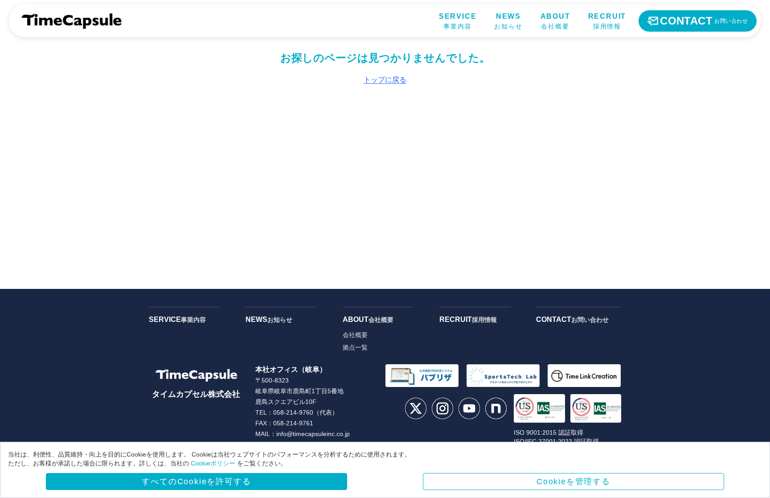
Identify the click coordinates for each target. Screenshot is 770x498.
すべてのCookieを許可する (196, 481)
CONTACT (572, 319)
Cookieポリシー (213, 463)
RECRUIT (468, 319)
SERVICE (177, 319)
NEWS (269, 319)
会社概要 (355, 334)
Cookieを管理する (573, 481)
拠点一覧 (355, 347)
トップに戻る (385, 79)
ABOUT (368, 319)
